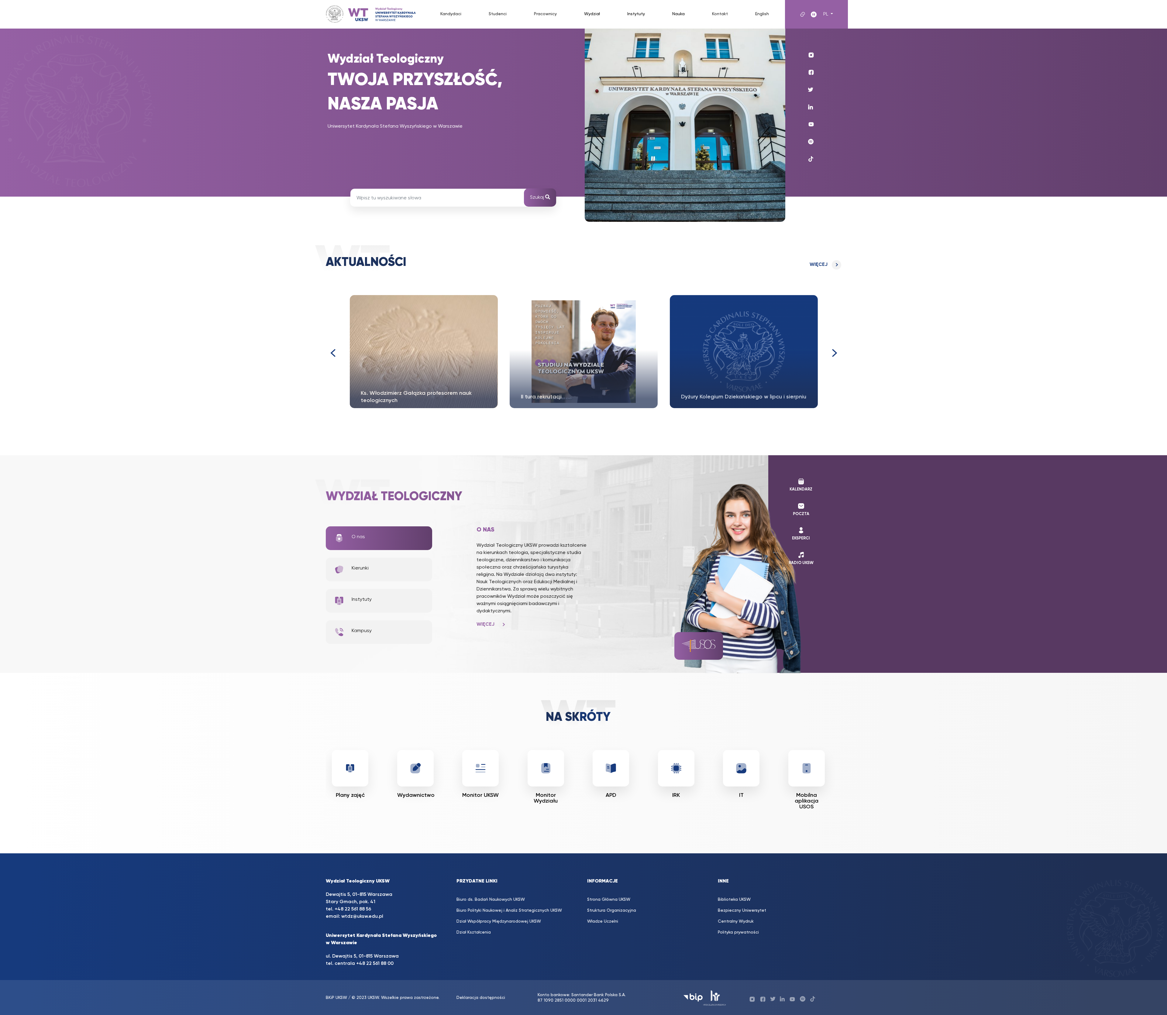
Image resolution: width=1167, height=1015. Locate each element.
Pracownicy (545, 14)
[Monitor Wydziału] (481, 768)
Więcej (819, 264)
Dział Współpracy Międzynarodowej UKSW (498, 921)
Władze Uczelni (602, 921)
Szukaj (537, 197)
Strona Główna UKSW (608, 899)
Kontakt (720, 14)
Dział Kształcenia (473, 932)
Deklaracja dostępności (480, 998)
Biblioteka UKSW (734, 899)
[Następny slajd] (834, 353)
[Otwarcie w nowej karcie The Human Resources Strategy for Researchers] (715, 997)
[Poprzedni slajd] (332, 353)
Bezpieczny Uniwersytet (742, 910)
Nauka (678, 14)
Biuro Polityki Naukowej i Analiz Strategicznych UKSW (509, 910)
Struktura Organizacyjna (611, 910)
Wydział (592, 14)
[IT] (676, 768)
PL (826, 14)
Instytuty (636, 14)
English (762, 14)
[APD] (546, 768)
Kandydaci (450, 14)
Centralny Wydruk (736, 921)
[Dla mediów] (806, 768)
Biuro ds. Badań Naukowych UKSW (490, 899)
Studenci (498, 14)
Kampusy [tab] (362, 630)
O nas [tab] (358, 537)
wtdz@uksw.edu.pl (362, 916)
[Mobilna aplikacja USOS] (741, 768)
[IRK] (611, 768)
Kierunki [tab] (360, 568)
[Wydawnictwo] (350, 768)
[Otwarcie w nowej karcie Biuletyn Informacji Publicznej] (693, 997)
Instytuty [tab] (362, 599)
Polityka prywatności (738, 932)
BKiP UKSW (336, 998)
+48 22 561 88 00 (375, 963)
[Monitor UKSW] (415, 768)
